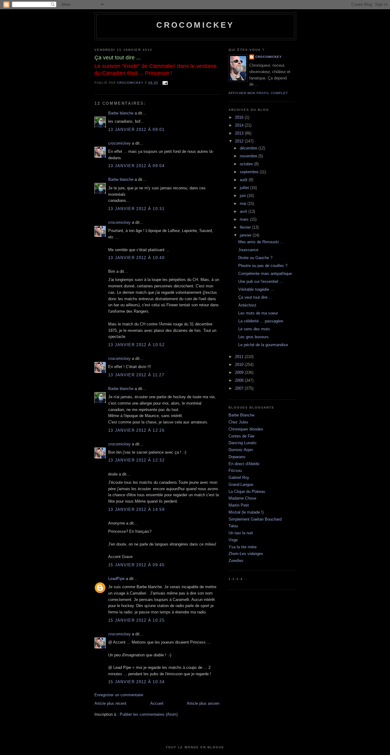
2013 (240, 133)
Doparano (237, 457)
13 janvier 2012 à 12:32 (136, 460)
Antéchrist (247, 305)
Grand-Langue (241, 484)
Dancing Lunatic (243, 443)
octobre (247, 164)
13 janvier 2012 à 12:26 (136, 430)
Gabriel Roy (239, 477)
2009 (240, 372)
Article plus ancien (203, 703)
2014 (240, 125)
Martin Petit (239, 505)
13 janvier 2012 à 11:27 (136, 375)
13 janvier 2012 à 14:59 (136, 509)
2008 (240, 380)
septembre (250, 172)
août (244, 179)
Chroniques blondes (246, 429)
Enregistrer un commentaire (118, 695)
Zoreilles (236, 560)
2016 (240, 117)
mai (243, 203)
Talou (233, 526)
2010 (240, 364)
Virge (233, 540)
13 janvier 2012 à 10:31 (136, 208)
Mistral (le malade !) (246, 512)
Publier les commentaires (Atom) (149, 714)
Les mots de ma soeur (258, 313)
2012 (240, 141)
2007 (240, 388)
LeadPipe (116, 578)
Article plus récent (110, 703)
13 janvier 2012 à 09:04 (136, 165)
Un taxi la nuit (241, 533)
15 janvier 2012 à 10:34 (136, 682)
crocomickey (195, 25)
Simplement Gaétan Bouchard (255, 519)
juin (243, 195)
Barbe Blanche (241, 415)
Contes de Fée (241, 436)
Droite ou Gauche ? (255, 257)
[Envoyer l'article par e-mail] (164, 82)
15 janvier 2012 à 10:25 (136, 620)
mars (245, 219)
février (246, 227)
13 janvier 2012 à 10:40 (136, 257)
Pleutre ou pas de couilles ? (262, 265)
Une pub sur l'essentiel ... (260, 281)
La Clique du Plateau (247, 491)
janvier (246, 235)
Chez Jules (238, 422)
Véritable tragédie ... (256, 289)
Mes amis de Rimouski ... (261, 242)
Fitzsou (235, 470)
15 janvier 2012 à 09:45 (136, 565)
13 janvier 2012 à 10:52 (136, 344)
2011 (240, 356)
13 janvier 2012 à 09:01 (136, 129)
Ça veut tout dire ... (255, 297)
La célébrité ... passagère (260, 321)
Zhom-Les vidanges (246, 553)
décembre (249, 148)
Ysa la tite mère (243, 547)
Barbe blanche (120, 113)
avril (244, 211)
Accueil (156, 703)
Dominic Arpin (241, 450)
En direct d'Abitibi (244, 464)
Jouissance (248, 250)
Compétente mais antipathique (265, 273)
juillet (245, 187)
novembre (249, 156)
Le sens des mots (254, 329)
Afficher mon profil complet (258, 93)
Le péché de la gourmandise (263, 344)
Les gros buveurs (253, 337)
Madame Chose (242, 498)
